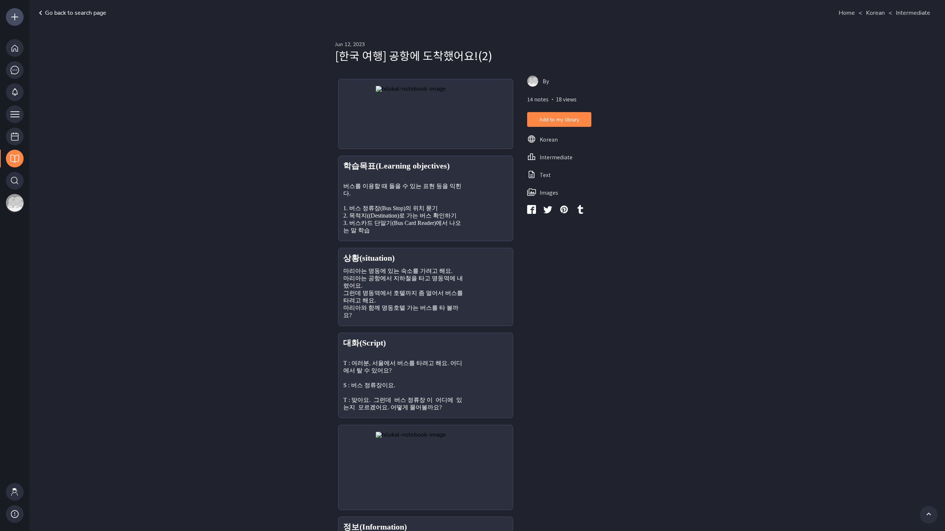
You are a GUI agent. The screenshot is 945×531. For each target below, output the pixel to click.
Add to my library (559, 119)
